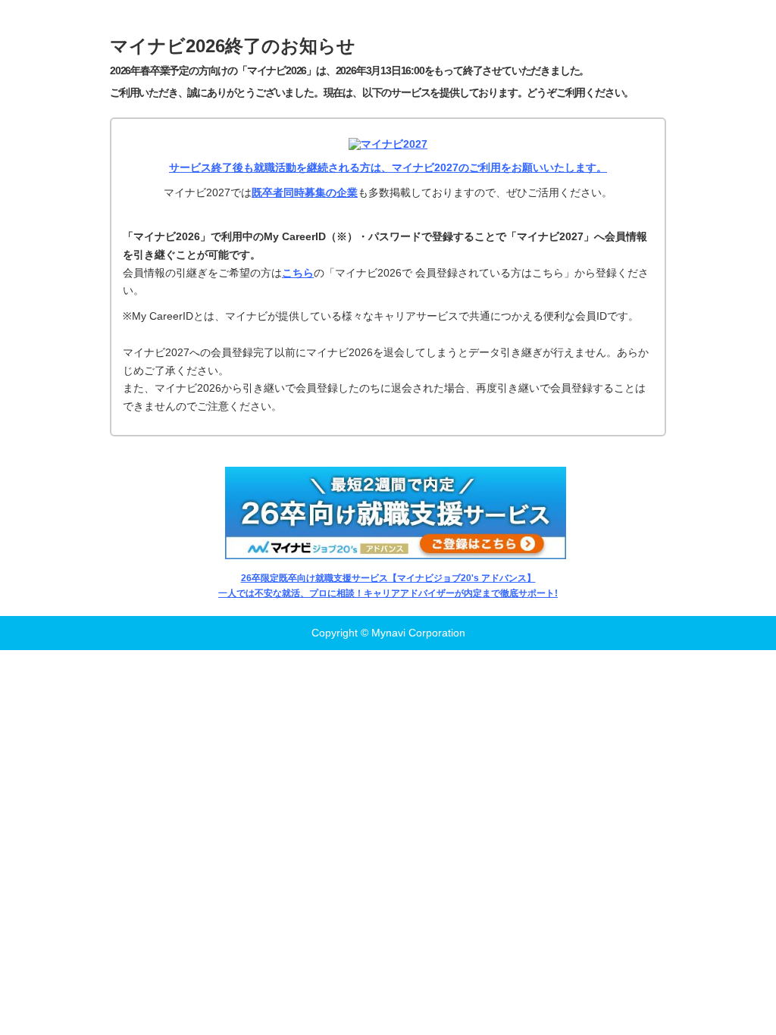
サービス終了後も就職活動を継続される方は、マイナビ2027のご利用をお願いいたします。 (388, 167)
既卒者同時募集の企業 (305, 192)
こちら (298, 273)
